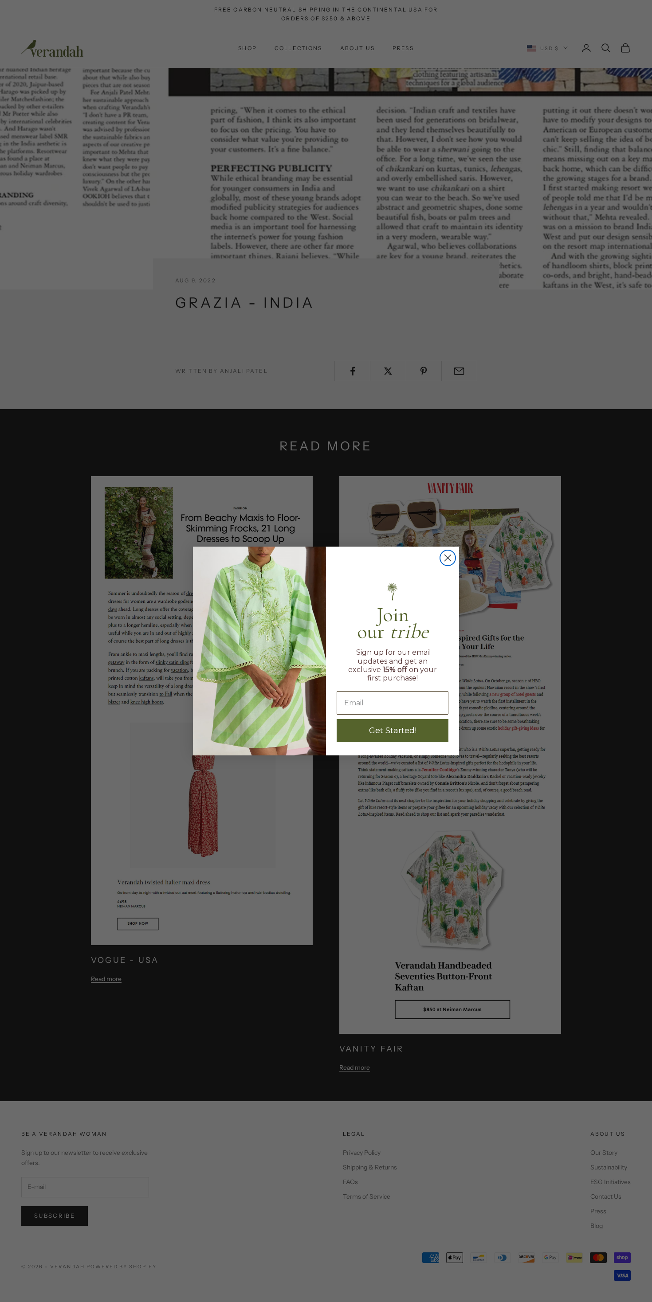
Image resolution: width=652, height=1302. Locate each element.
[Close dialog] (448, 558)
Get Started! (392, 730)
